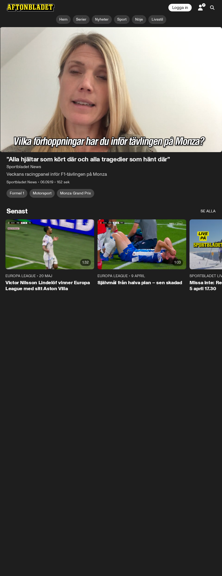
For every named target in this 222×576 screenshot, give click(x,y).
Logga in (180, 7)
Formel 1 (17, 193)
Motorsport (42, 193)
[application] (111, 89)
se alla (208, 211)
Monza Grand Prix (75, 193)
